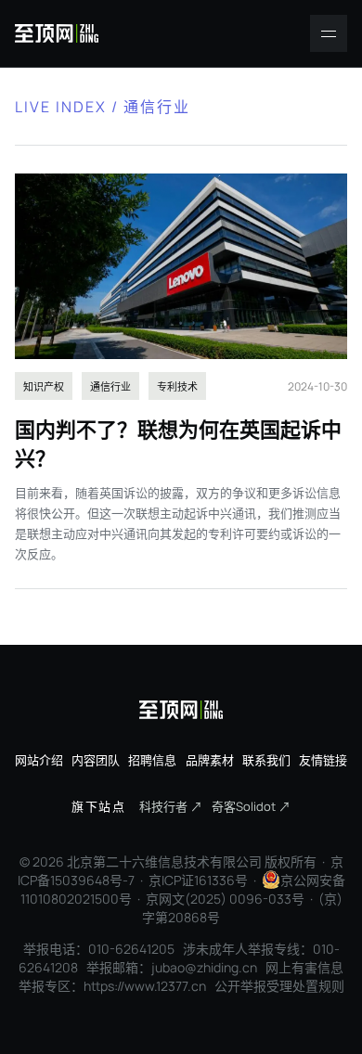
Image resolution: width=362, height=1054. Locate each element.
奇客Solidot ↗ (251, 806)
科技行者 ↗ (170, 806)
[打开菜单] (328, 33)
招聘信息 (152, 760)
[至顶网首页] (56, 33)
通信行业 (110, 386)
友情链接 (323, 760)
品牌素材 (210, 760)
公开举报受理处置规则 (279, 986)
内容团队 (95, 760)
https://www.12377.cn (145, 986)
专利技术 (177, 386)
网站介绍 (39, 760)
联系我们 (266, 760)
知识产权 (43, 386)
